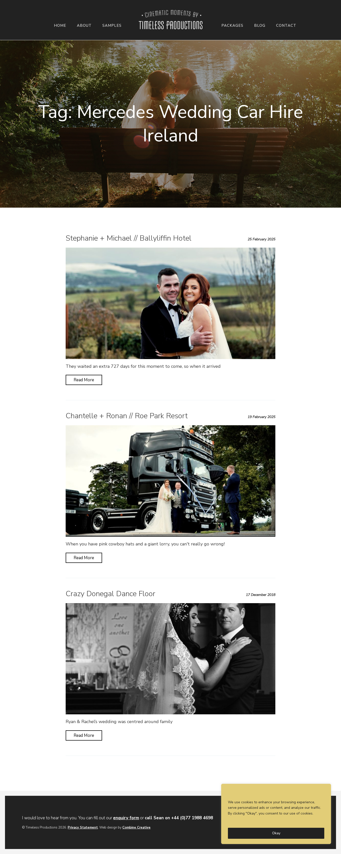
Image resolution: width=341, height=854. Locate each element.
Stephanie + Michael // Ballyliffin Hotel (128, 238)
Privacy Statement (83, 827)
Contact (286, 25)
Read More (84, 380)
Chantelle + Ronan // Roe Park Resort (127, 416)
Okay (276, 833)
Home (60, 25)
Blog (259, 25)
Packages (232, 25)
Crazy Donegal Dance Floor (110, 594)
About (84, 25)
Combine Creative (136, 827)
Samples (112, 25)
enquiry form (126, 818)
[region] (276, 814)
